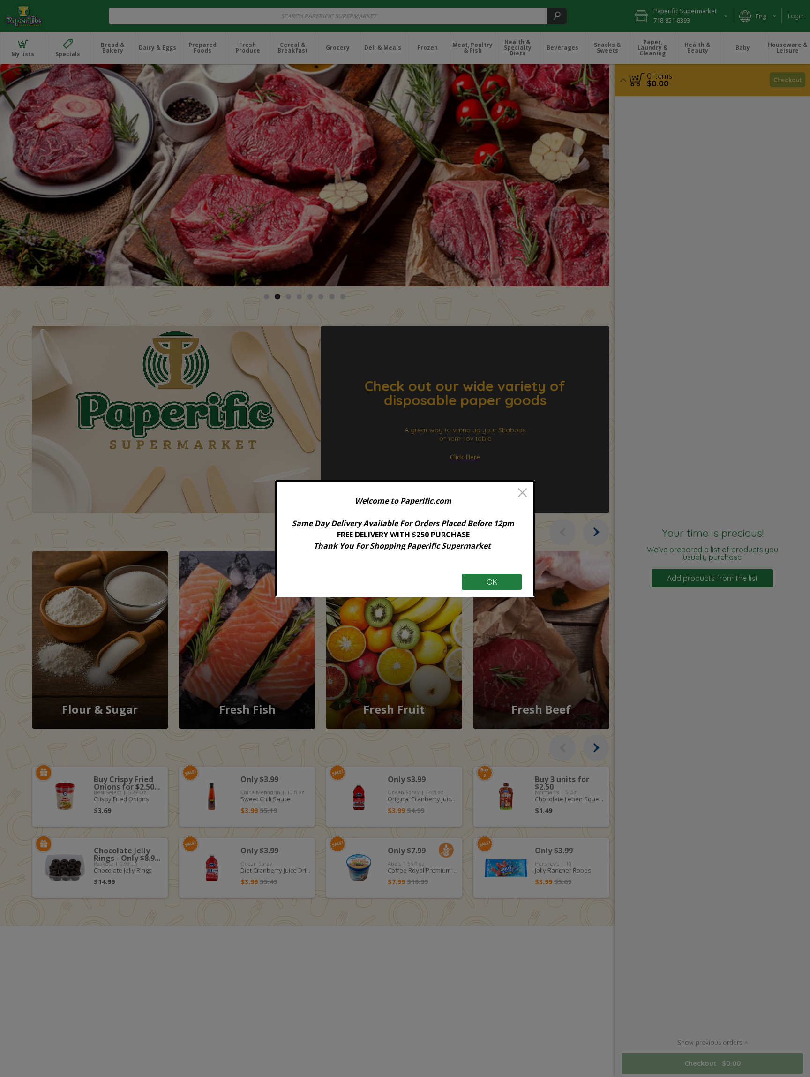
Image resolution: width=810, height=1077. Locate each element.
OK (492, 582)
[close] (522, 493)
